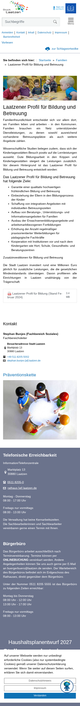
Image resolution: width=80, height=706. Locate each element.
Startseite (45, 60)
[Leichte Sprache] (70, 8)
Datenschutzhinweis (40, 680)
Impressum (40, 688)
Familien (61, 60)
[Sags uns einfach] (58, 8)
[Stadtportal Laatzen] (15, 7)
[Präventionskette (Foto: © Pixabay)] (40, 409)
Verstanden (40, 695)
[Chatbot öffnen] (66, 686)
